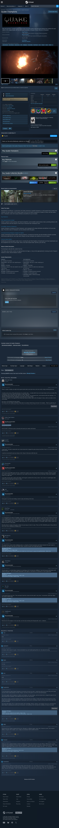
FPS (21, 44)
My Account (41, 803)
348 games (7, 509)
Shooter (43, 44)
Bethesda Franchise (17, 9)
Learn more (54, 167)
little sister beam (8, 379)
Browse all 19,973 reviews (29, 779)
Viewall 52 (54, 111)
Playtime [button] (37, 365)
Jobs (17, 799)
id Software (24, 40)
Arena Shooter (5, 44)
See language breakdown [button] (7, 345)
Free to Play (30, 44)
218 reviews (7, 441)
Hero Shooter (11, 44)
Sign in (2, 87)
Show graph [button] (53, 365)
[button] (3, 6)
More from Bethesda (12, 290)
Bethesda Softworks (26, 41)
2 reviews (6, 381)
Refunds (28, 806)
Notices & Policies (31, 801)
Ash (6, 489)
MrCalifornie (7, 535)
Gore (40, 44)
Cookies (28, 803)
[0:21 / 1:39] (29, 62)
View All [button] (55, 188)
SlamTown (7, 508)
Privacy (28, 796)
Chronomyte (7, 463)
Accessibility (29, 799)
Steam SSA (5, 799)
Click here (34, 145)
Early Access (17, 44)
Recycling (18, 803)
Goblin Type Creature (9, 417)
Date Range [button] (29, 365)
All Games (3, 9)
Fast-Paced (36, 44)
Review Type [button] (4, 365)
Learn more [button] (53, 135)
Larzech (6, 440)
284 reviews (7, 418)
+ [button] (52, 44)
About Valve (18, 796)
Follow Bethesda (11, 298)
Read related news (6, 119)
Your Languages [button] (8, 370)
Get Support (41, 801)
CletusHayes (7, 560)
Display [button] (44, 365)
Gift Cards (5, 806)
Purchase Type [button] (13, 365)
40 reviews (12, 509)
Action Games (9, 9)
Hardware (18, 801)
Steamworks (5, 801)
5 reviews (6, 587)
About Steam (5, 796)
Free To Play (10, 105)
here (26, 334)
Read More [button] (53, 406)
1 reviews (6, 490)
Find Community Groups (8, 123)
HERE (6, 161)
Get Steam (41, 796)
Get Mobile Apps (42, 799)
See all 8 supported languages (37, 103)
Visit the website (6, 115)
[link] (43, 182)
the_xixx (7, 586)
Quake (8, 110)
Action (47, 44)
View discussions (6, 121)
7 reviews (6, 537)
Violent (50, 44)
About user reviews (17, 345)
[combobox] (43, 6)
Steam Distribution (7, 803)
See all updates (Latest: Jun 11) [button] (10, 203)
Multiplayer (25, 44)
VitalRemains (8, 611)
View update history (7, 117)
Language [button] (22, 365)
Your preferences (25, 345)
